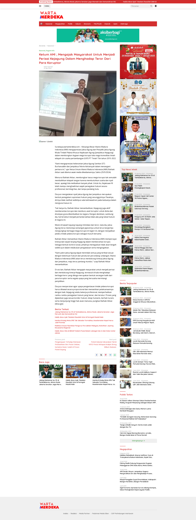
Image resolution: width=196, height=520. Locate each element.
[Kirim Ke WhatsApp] (114, 355)
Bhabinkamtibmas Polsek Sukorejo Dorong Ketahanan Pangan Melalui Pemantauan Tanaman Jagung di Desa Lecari (145, 207)
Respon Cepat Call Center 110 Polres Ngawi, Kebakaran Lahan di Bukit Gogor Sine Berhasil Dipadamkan (144, 197)
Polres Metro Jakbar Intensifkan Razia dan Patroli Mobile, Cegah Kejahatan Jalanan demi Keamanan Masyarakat (144, 259)
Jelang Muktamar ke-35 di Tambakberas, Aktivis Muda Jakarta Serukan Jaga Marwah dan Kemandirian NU (84, 313)
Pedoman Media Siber (100, 514)
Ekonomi (87, 24)
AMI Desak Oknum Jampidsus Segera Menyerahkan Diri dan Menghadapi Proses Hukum (136, 472)
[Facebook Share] (96, 355)
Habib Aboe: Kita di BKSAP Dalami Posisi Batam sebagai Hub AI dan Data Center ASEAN (85, 332)
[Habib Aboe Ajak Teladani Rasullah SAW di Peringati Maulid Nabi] (78, 371)
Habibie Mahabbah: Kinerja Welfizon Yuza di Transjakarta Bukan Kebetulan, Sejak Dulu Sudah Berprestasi (136, 456)
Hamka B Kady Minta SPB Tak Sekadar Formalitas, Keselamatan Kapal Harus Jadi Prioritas (84, 321)
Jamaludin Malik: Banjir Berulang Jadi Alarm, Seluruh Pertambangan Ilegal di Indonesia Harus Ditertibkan (144, 332)
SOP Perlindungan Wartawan (122, 514)
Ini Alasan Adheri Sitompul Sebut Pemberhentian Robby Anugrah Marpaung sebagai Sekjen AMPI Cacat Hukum (138, 402)
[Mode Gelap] (156, 6)
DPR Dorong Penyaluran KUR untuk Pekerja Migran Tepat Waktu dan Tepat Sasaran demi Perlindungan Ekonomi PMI (144, 321)
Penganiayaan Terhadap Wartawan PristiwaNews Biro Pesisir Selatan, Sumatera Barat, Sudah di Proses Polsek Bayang (68, 344)
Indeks (47, 6)
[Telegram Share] (110, 355)
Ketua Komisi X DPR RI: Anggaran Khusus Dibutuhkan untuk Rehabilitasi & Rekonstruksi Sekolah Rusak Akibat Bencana (144, 301)
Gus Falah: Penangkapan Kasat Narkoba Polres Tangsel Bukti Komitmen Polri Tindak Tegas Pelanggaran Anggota (145, 187)
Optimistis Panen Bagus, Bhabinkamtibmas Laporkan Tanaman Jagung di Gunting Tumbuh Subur (145, 269)
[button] (151, 6)
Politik (70, 24)
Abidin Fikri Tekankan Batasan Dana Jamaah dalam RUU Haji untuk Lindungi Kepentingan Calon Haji (144, 311)
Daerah (107, 24)
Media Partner (84, 514)
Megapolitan (60, 24)
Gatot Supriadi (48, 67)
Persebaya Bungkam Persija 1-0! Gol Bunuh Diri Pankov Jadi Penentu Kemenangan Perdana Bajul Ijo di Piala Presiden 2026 (144, 228)
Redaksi (74, 514)
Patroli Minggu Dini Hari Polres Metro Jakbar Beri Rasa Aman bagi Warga (144, 249)
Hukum (78, 24)
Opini (115, 24)
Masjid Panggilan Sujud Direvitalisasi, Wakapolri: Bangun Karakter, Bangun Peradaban (138, 481)
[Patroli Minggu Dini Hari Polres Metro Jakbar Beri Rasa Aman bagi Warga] (127, 249)
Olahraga (124, 24)
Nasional (49, 24)
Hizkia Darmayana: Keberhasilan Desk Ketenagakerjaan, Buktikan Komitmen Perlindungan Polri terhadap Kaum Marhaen (144, 238)
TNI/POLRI (97, 24)
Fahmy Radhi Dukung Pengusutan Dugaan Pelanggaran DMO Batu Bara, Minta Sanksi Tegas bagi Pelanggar (136, 464)
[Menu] (40, 6)
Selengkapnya (137, 441)
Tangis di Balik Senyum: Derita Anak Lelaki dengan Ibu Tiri (136, 426)
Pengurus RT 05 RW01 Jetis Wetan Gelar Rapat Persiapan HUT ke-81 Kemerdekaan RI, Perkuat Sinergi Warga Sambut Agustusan (145, 218)
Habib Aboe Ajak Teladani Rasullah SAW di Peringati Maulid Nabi (123, 2)
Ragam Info (50, 51)
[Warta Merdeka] (51, 15)
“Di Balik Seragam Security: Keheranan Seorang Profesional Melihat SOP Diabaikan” (138, 418)
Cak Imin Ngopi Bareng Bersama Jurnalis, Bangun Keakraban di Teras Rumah (135, 434)
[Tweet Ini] (101, 355)
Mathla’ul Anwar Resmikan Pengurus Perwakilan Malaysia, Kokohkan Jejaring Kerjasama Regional (84, 327)
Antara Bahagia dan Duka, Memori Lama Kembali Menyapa (135, 410)
